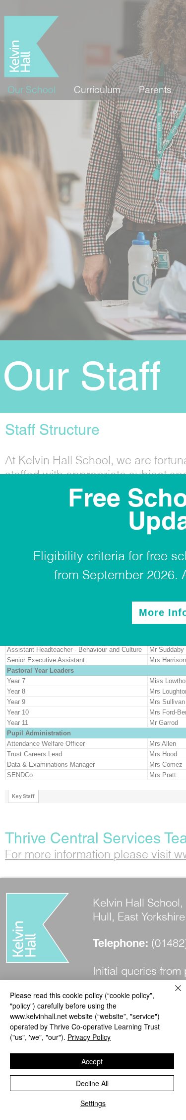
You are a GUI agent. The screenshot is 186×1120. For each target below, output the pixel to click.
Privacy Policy (89, 1037)
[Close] (172, 994)
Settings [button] (93, 1103)
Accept (92, 1061)
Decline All (92, 1083)
